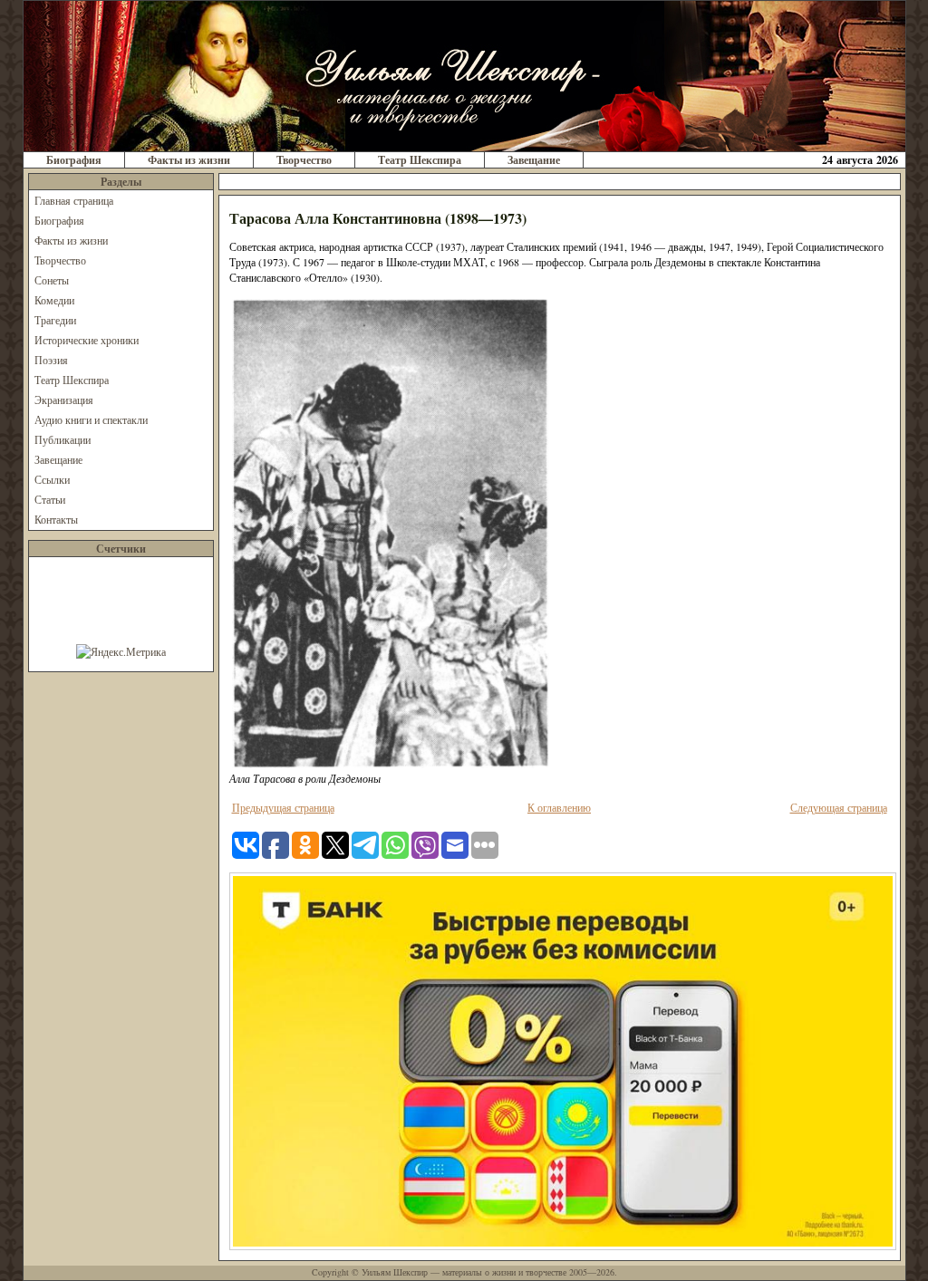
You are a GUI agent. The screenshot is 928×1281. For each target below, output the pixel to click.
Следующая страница (838, 807)
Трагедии (55, 320)
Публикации (62, 439)
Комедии (54, 300)
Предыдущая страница (283, 807)
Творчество (304, 160)
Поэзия (51, 359)
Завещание (534, 160)
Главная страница (73, 200)
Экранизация (63, 399)
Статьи (49, 499)
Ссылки (52, 479)
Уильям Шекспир (395, 1272)
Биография (74, 160)
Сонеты (51, 280)
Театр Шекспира (419, 160)
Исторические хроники (86, 339)
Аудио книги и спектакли (91, 419)
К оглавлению (559, 807)
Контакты (56, 519)
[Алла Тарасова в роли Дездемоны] (390, 766)
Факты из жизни (189, 160)
